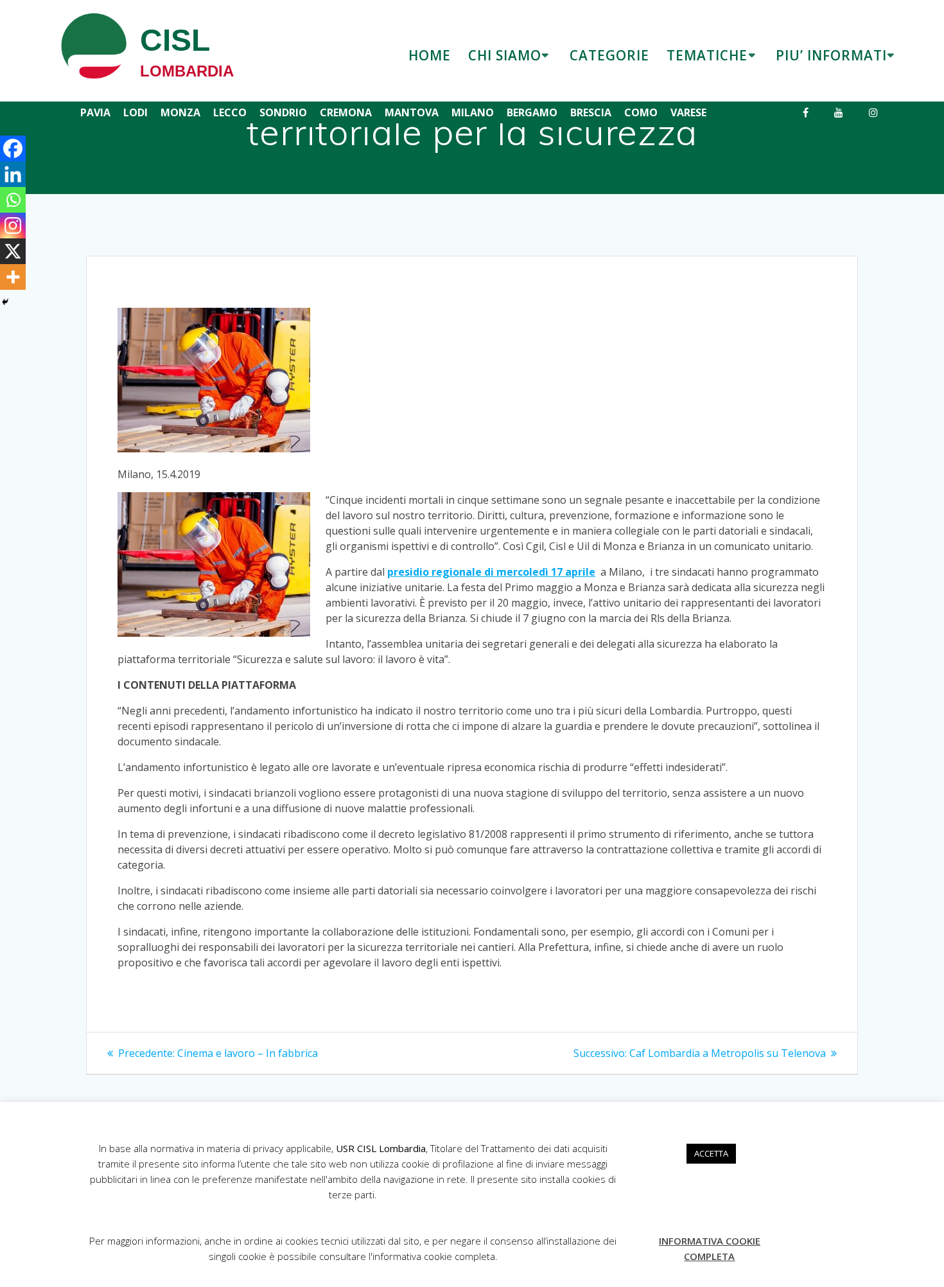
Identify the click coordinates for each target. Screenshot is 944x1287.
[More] (13, 277)
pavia (95, 112)
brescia (590, 112)
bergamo (532, 112)
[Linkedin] (13, 174)
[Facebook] (13, 148)
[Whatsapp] (13, 200)
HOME (429, 55)
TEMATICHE (707, 55)
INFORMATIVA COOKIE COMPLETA (709, 1248)
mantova (412, 112)
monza (180, 112)
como (641, 112)
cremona (346, 112)
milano (472, 112)
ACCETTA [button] (711, 1153)
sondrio (283, 112)
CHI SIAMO (504, 55)
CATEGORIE (609, 55)
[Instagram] (13, 225)
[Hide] (5, 302)
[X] (13, 251)
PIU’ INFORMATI (831, 55)
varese (688, 112)
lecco (230, 112)
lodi (135, 112)
